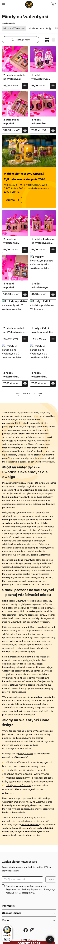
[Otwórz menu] (3, 4)
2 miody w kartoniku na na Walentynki (41, 121)
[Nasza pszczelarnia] (29, 4)
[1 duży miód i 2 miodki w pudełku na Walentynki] (43, 312)
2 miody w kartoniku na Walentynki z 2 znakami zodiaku (14, 375)
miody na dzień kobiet (18, 785)
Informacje (8, 906)
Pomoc (6, 920)
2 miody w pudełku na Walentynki (14, 77)
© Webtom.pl (29, 940)
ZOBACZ (10, 200)
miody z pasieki (25, 753)
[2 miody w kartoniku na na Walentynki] (43, 104)
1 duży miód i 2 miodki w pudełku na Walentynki (42, 330)
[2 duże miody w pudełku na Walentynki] (15, 104)
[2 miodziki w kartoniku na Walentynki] (15, 223)
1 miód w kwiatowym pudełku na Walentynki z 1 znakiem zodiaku (42, 285)
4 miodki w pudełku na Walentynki (12, 285)
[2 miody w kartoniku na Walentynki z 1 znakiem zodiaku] (43, 357)
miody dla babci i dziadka (20, 770)
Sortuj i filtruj (23, 39)
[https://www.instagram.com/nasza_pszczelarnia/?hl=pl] (32, 930)
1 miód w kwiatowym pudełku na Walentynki (40, 77)
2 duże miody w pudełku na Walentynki (12, 121)
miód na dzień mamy (17, 778)
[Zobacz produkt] (25, 86)
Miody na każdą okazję (40, 28)
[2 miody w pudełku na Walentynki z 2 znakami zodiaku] (15, 312)
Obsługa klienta (11, 913)
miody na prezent (30, 824)
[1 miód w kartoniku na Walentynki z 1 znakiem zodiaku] (43, 223)
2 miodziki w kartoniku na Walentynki (12, 241)
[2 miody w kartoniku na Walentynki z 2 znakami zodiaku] (15, 357)
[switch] (7, 939)
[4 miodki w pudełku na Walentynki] (15, 267)
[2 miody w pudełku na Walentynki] (15, 59)
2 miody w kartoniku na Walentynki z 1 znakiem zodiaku (42, 375)
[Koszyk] (53, 4)
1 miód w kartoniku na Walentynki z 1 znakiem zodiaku (42, 241)
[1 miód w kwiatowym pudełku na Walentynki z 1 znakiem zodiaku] (43, 267)
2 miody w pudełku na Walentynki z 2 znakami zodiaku (14, 330)
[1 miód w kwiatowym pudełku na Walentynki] (43, 59)
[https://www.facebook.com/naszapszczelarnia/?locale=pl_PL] (25, 930)
